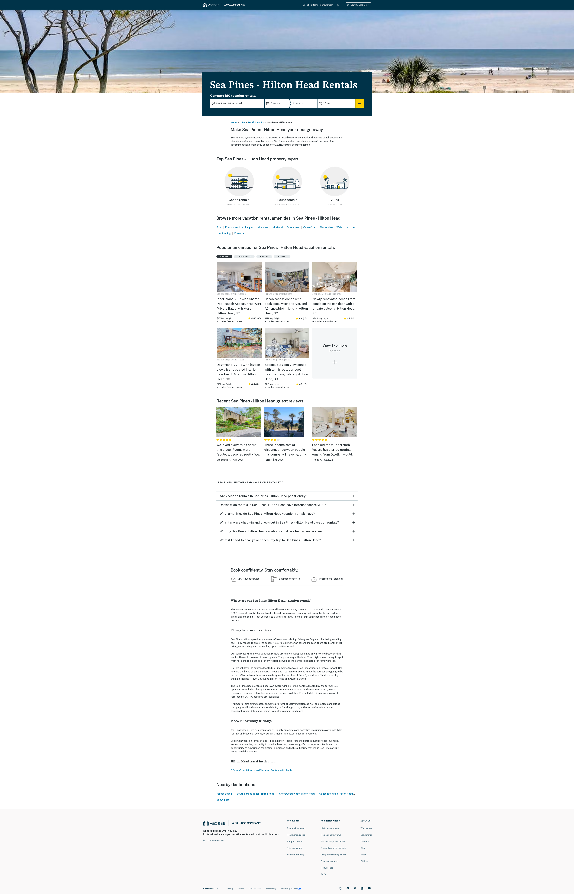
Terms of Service (254, 889)
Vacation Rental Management (318, 5)
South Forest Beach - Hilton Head (255, 793)
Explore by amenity (297, 828)
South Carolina (256, 122)
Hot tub (264, 256)
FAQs (323, 874)
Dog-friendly (244, 256)
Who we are (366, 828)
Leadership (366, 835)
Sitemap (230, 889)
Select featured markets (333, 848)
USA (242, 122)
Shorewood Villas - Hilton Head (297, 793)
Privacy (241, 889)
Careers (365, 841)
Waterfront (342, 227)
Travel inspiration (296, 835)
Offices (364, 861)
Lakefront (277, 227)
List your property (330, 828)
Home (234, 122)
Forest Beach (224, 793)
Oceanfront (310, 227)
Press (363, 854)
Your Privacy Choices (289, 889)
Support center (295, 841)
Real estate (327, 868)
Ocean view (293, 227)
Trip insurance (294, 848)
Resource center (329, 861)
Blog (363, 848)
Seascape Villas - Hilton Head (336, 793)
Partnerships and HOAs (333, 841)
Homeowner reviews (331, 835)
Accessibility (271, 889)
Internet (282, 256)
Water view (326, 227)
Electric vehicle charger (239, 227)
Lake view (262, 227)
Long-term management (333, 854)
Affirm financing (295, 854)
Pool (219, 227)
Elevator (239, 233)
